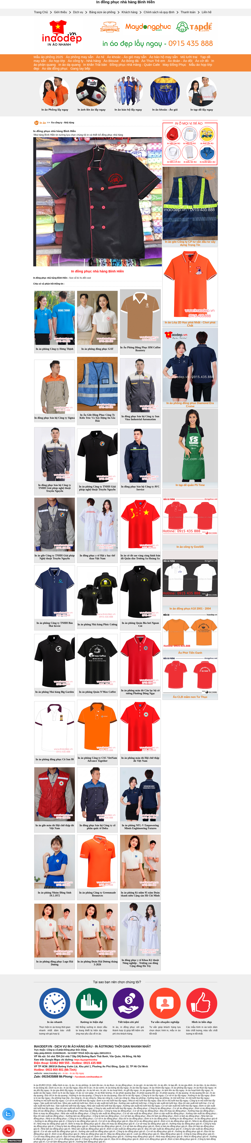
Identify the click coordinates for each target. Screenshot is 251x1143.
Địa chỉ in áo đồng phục (131, 1118)
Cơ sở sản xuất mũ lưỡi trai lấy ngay (180, 1106)
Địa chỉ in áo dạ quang (56, 1095)
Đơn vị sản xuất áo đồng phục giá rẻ (125, 1129)
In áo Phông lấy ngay (55, 109)
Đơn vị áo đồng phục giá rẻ (65, 1134)
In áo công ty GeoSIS (190, 546)
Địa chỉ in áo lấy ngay (129, 1095)
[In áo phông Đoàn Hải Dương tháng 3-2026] (97, 930)
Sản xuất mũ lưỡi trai (50, 1103)
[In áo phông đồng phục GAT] (97, 317)
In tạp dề (172, 1085)
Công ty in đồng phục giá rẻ (96, 1139)
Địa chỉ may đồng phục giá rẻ (78, 1136)
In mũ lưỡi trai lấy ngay (197, 1098)
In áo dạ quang (69, 65)
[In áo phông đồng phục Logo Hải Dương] (54, 930)
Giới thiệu (60, 12)
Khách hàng (129, 12)
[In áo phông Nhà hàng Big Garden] (54, 660)
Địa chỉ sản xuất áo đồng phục (49, 1116)
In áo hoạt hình (114, 1090)
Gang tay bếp (80, 68)
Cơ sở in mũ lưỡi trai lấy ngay (80, 1100)
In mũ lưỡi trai (177, 1098)
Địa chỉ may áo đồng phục (173, 1111)
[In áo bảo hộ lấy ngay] (128, 105)
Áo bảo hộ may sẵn (163, 57)
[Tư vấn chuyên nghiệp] (165, 1018)
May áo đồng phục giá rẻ (119, 1134)
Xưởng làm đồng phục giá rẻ (90, 1141)
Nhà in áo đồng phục (56, 1118)
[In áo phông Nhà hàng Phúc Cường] (97, 592)
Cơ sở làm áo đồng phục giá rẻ (138, 1126)
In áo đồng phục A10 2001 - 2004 (190, 608)
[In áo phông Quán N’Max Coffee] (97, 660)
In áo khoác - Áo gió (165, 109)
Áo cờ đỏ (202, 61)
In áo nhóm (210, 1085)
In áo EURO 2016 (42, 1085)
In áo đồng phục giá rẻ (206, 1118)
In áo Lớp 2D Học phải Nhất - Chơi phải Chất (190, 324)
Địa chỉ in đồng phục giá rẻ (125, 1139)
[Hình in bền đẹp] (201, 1018)
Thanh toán (188, 12)
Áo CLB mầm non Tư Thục (190, 696)
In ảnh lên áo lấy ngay (91, 109)
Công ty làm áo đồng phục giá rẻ (71, 1126)
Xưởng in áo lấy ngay (198, 1095)
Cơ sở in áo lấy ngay (175, 1095)
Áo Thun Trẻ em (153, 61)
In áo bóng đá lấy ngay (117, 1088)
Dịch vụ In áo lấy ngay (64, 1093)
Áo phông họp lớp (60, 1098)
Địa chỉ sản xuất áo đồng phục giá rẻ (163, 1129)
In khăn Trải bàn (95, 65)
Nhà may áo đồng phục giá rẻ (52, 1123)
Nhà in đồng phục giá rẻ (196, 1136)
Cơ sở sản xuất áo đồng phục (138, 1113)
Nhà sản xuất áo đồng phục (75, 1113)
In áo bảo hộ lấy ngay (128, 109)
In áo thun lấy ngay (203, 1088)
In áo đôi (162, 1085)
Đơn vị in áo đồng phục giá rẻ (176, 1121)
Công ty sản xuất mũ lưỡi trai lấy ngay (113, 1108)
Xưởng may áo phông (158, 1098)
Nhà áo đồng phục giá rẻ (93, 1134)
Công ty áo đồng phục (160, 1108)
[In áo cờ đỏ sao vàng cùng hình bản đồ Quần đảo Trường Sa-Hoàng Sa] (140, 524)
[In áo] (125, 53)
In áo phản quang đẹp (124, 1093)
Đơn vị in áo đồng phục (156, 1118)
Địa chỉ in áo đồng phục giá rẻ (144, 1121)
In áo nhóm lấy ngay (160, 1088)
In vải (103, 1090)
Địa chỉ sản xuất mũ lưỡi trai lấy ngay (74, 1108)
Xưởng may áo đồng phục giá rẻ (185, 1123)
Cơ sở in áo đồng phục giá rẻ (113, 1121)
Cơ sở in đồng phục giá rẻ (68, 1139)
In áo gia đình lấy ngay (62, 1090)
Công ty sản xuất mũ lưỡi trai (162, 1103)
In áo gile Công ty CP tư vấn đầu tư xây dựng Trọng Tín (190, 243)
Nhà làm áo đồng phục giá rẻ (55, 1129)
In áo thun (109, 1085)
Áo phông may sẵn (79, 57)
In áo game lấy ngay (150, 1090)
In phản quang (167, 1093)
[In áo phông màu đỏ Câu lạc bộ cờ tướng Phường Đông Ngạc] (140, 658)
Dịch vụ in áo (55, 1088)
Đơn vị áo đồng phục (205, 1108)
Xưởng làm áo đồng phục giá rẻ (105, 1126)
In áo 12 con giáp (85, 1093)
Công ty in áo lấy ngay (152, 1095)
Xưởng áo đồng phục (67, 1111)
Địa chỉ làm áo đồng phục (160, 1116)
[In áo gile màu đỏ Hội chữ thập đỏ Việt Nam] (54, 793)
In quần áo (80, 1090)
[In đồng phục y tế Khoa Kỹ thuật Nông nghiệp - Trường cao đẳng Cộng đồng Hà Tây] (140, 928)
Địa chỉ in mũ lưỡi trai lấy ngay (173, 1100)
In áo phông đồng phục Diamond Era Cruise (190, 404)
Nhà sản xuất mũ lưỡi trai (75, 1103)
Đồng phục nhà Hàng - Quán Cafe (135, 65)
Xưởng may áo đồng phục (201, 1111)
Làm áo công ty (122, 1098)
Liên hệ (206, 12)
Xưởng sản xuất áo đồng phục (201, 1113)
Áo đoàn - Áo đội (180, 61)
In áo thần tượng (103, 1093)
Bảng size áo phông (102, 12)
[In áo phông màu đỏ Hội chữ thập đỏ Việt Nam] (140, 726)
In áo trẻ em (93, 1090)
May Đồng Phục (174, 65)
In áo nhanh (54, 1022)
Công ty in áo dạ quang (105, 1095)
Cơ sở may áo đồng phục (145, 1111)
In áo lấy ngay (77, 1073)
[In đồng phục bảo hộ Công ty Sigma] (54, 386)
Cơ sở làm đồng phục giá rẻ (60, 1141)
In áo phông (82, 1085)
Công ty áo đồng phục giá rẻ (131, 1131)
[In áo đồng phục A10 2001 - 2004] (190, 577)
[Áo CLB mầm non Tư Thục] (190, 674)
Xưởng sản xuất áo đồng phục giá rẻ (96, 1131)
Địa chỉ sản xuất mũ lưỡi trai (193, 1103)
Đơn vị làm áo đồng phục (187, 1116)
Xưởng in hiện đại (91, 1022)
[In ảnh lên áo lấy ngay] (91, 105)
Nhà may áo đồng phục (91, 1111)
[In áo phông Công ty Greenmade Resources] (97, 861)
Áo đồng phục (141, 1108)
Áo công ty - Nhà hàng (84, 61)
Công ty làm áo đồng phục (106, 1116)
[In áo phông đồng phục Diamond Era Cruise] (190, 364)
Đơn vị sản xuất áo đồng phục (169, 1113)
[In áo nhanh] (54, 1018)
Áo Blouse (111, 61)
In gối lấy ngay (131, 1090)
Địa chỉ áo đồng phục (44, 1111)
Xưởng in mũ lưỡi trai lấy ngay (49, 1100)
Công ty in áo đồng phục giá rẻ (81, 1121)
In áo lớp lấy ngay (139, 1088)
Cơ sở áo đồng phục (183, 1108)
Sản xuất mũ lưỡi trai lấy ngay (70, 1106)
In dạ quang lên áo (199, 1093)
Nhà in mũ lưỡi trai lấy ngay (142, 1100)
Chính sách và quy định (159, 12)
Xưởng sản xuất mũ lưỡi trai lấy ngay (141, 1106)
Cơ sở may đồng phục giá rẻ (48, 1136)
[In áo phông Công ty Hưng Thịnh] (54, 317)
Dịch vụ (78, 12)
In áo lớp (198, 1085)
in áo (65, 1073)
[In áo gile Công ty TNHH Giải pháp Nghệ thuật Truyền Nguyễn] (54, 524)
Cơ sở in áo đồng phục (106, 1118)
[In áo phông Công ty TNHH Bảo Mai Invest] (54, 591)
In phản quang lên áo (147, 1093)
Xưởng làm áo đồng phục (78, 1116)
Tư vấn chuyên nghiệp (165, 1022)
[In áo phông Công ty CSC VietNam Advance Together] (97, 726)
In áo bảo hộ (150, 1085)
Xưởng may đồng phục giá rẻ (139, 1136)
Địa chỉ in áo (85, 1088)
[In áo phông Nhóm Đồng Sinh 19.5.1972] (54, 861)
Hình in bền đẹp (202, 1022)
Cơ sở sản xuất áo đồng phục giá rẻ (59, 1131)
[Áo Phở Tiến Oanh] (190, 630)
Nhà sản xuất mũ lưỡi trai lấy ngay (104, 1106)
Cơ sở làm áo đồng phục (133, 1116)
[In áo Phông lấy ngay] (54, 105)
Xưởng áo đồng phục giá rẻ (189, 1131)
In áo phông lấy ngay (181, 1088)
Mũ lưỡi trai (188, 57)
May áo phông (138, 1098)
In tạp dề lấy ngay (202, 109)
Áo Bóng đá (130, 61)
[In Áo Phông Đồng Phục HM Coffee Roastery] (140, 315)
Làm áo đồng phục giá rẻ (146, 1134)
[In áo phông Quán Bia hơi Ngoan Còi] (140, 591)
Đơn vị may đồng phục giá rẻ (109, 1136)
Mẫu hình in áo (60, 1085)
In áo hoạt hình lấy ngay (198, 1090)
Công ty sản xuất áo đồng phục (105, 1113)
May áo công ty (105, 1098)
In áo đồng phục (124, 1085)
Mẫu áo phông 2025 (48, 57)
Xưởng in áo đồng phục (181, 1118)
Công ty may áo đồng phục (118, 1111)
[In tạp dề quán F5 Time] (190, 444)
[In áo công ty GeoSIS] (190, 515)
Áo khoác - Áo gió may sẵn (126, 57)
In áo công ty (89, 1098)
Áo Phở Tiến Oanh (190, 652)
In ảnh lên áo (96, 1085)
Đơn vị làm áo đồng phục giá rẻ (171, 1126)
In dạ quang (182, 1093)
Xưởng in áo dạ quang (80, 1095)
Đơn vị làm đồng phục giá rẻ (182, 1139)
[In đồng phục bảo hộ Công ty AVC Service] (140, 455)
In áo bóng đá (40, 1088)
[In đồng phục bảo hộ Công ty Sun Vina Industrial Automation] (140, 384)
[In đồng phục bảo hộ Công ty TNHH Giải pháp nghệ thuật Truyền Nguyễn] (54, 453)
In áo (43, 122)
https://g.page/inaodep (85, 1059)
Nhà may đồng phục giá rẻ (169, 1136)
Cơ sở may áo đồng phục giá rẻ (152, 1123)
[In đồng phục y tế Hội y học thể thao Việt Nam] (97, 524)
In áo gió (138, 1085)
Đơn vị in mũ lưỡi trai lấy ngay (112, 1100)
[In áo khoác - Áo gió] (165, 105)
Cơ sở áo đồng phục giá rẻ (160, 1131)
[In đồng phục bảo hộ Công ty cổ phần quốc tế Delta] (97, 793)
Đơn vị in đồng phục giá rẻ (153, 1139)
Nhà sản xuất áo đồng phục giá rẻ (88, 1129)
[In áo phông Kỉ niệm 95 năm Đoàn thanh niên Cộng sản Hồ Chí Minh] (140, 861)
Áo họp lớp (57, 61)
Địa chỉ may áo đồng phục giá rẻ (118, 1123)
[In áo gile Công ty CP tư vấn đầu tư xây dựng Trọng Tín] (190, 202)
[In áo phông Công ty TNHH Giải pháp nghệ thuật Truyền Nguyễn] (97, 455)
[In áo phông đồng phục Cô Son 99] (54, 727)
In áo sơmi (99, 1088)
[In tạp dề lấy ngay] (201, 105)
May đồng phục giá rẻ (171, 1134)
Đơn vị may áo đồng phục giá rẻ (85, 1123)
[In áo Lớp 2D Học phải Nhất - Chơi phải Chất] (190, 283)
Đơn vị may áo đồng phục (46, 1113)
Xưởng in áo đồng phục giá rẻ (50, 1121)
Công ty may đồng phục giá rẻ (199, 1134)
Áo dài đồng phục (55, 68)
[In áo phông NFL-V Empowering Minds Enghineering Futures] (140, 793)
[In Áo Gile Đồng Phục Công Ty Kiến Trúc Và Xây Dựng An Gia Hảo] (97, 383)
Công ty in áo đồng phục (81, 1118)
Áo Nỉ (100, 57)
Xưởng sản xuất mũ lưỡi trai (133, 1103)
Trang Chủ (41, 12)
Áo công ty (76, 1098)
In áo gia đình (185, 1085)
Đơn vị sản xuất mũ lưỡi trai (103, 1103)
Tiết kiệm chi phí (128, 1022)
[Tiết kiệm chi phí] (128, 1018)
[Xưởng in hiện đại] (91, 1018)
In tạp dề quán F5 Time (190, 485)
